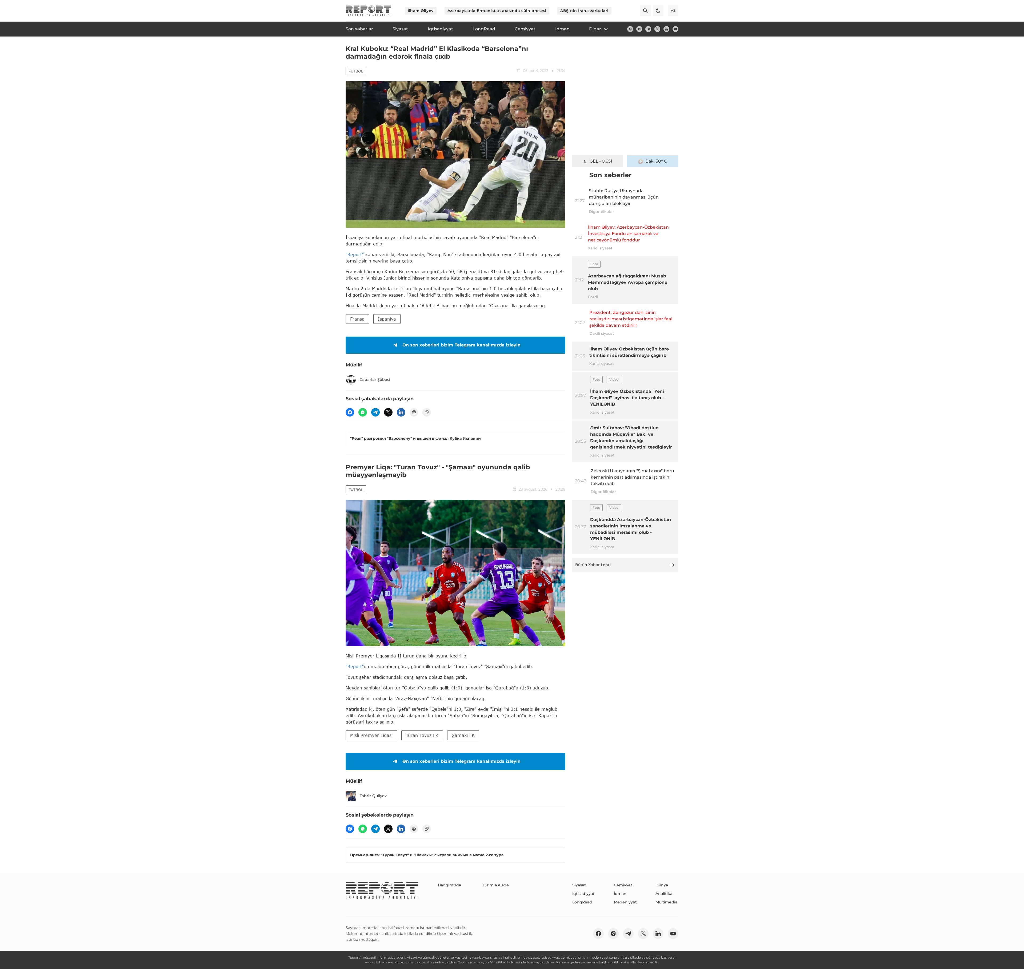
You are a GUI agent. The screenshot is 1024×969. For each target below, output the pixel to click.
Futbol (356, 71)
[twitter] (657, 29)
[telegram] (648, 29)
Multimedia (666, 902)
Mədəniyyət (625, 902)
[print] (414, 412)
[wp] (362, 412)
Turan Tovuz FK (422, 735)
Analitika (663, 893)
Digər (595, 28)
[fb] (630, 29)
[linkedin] (666, 29)
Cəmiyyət (623, 885)
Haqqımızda (449, 885)
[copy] (426, 412)
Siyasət (579, 885)
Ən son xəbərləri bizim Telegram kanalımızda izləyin (461, 345)
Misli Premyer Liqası (371, 735)
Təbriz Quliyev (373, 795)
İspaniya (387, 318)
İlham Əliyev (421, 10)
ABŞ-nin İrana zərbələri (584, 10)
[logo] (368, 10)
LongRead (582, 902)
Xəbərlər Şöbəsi (375, 379)
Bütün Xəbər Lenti (593, 564)
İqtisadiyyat (583, 893)
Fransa (357, 318)
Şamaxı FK (463, 735)
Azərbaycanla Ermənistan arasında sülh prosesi (496, 10)
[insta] (639, 29)
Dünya (661, 885)
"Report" (355, 666)
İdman (620, 893)
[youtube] (675, 29)
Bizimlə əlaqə (496, 885)
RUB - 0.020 (601, 161)
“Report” (355, 254)
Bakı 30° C (656, 161)
